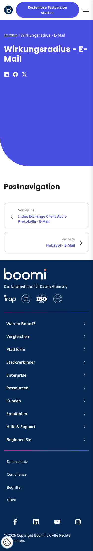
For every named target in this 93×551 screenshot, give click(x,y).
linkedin (36, 522)
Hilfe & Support (21, 426)
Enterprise (16, 375)
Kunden (13, 401)
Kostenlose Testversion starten (47, 10)
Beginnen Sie (18, 439)
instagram (78, 522)
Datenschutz (17, 461)
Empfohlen (16, 413)
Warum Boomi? (20, 323)
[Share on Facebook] (15, 74)
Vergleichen (17, 336)
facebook (15, 522)
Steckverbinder (20, 362)
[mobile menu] (86, 10)
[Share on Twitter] (24, 74)
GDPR (11, 500)
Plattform (15, 349)
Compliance (17, 474)
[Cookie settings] (7, 542)
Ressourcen (17, 388)
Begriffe (13, 487)
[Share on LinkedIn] (6, 74)
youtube (57, 522)
